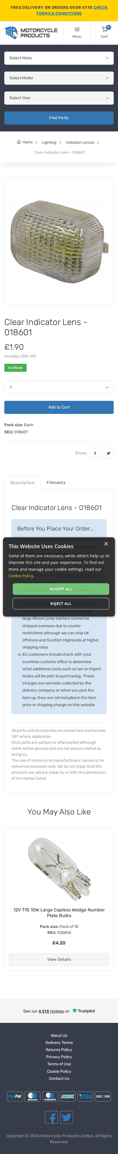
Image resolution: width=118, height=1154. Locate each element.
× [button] (106, 544)
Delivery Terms (59, 1042)
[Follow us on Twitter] (66, 1117)
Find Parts (59, 117)
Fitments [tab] (56, 482)
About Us (59, 1035)
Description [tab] (22, 482)
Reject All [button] (60, 603)
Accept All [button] (61, 589)
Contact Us (59, 1078)
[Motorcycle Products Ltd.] (30, 33)
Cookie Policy (59, 1071)
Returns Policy (59, 1049)
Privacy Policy (59, 1057)
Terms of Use (59, 1064)
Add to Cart (59, 407)
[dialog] (59, 577)
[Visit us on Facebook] (51, 1117)
